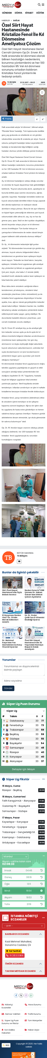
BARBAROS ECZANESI (17, 934)
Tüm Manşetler (35, 1020)
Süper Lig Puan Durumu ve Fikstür (10, 1022)
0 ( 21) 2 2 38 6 (16, 955)
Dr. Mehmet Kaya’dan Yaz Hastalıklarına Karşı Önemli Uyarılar (12, 643)
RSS (7, 1045)
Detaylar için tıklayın (23, 769)
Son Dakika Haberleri (8, 1031)
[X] (21, 995)
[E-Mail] (19, 561)
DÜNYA (18, 13)
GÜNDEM (7, 13)
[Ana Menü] (43, 4)
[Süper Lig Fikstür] (43, 779)
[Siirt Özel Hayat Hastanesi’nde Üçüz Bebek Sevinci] (12, 582)
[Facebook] (16, 995)
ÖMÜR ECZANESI (14, 963)
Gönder (8, 688)
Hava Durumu (34, 1004)
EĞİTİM (40, 13)
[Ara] (39, 4)
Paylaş (8, 118)
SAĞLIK (16, 20)
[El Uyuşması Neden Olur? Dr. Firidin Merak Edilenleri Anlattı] (12, 607)
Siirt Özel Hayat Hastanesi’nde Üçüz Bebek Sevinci (12, 592)
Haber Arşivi (33, 1029)
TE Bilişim (22, 555)
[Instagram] (26, 995)
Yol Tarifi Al (15, 951)
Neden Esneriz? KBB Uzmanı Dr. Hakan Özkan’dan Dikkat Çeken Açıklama (34, 593)
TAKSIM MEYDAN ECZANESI (20, 971)
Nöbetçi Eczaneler (7, 1006)
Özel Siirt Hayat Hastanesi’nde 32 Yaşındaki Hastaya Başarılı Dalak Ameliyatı (34, 644)
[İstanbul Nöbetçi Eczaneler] (43, 917)
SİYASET (29, 13)
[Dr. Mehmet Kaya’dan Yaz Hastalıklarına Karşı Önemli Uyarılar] (12, 632)
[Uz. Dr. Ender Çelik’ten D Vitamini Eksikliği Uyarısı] (35, 607)
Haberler (6, 20)
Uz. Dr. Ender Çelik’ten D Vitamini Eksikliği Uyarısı (34, 617)
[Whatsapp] (31, 995)
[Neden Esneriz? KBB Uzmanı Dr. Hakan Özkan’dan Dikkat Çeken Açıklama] (35, 582)
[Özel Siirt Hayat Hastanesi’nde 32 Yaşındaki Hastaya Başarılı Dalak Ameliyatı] (35, 632)
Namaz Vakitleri (12, 1014)
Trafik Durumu (34, 1014)
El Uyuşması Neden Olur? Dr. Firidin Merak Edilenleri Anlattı (11, 618)
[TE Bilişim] (8, 557)
